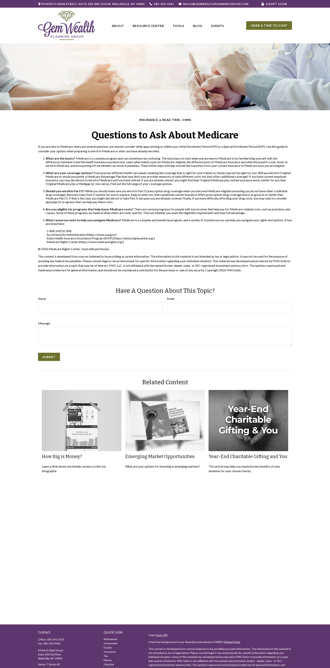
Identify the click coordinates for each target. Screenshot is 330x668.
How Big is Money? (62, 456)
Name (42, 298)
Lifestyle (109, 664)
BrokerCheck (232, 642)
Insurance (110, 651)
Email (170, 298)
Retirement (110, 639)
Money (108, 660)
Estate (108, 647)
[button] (117, 25)
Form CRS (161, 635)
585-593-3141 (164, 4)
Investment (111, 643)
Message (44, 323)
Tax (106, 655)
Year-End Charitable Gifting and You (248, 456)
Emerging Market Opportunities (160, 456)
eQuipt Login (276, 4)
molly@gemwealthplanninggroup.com (215, 4)
